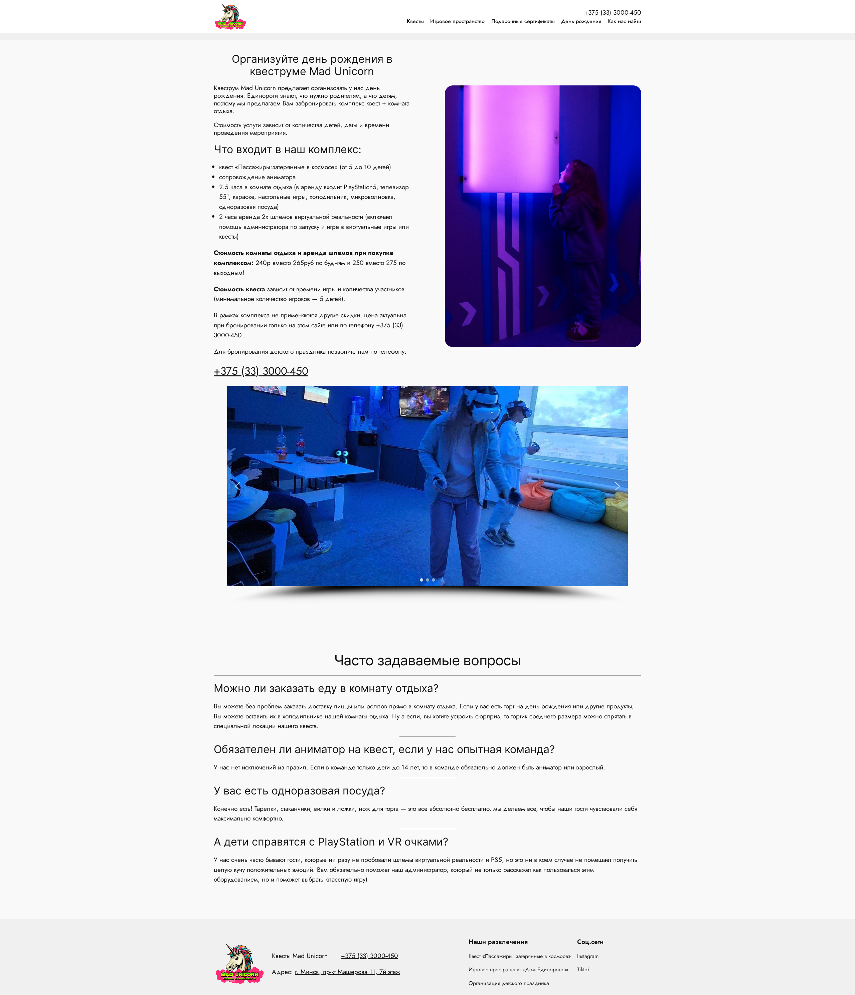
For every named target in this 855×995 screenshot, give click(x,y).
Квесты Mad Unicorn (300, 955)
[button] (237, 486)
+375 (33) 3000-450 (612, 12)
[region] (427, 495)
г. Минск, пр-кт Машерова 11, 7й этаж (347, 971)
